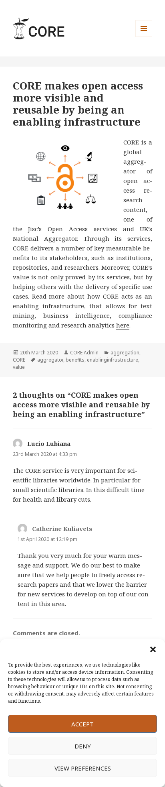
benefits (75, 359)
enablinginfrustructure (112, 359)
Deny (82, 746)
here (122, 325)
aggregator (50, 359)
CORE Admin (84, 352)
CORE (19, 359)
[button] (153, 649)
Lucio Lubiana (48, 443)
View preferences (82, 768)
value (19, 367)
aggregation (125, 352)
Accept (82, 724)
